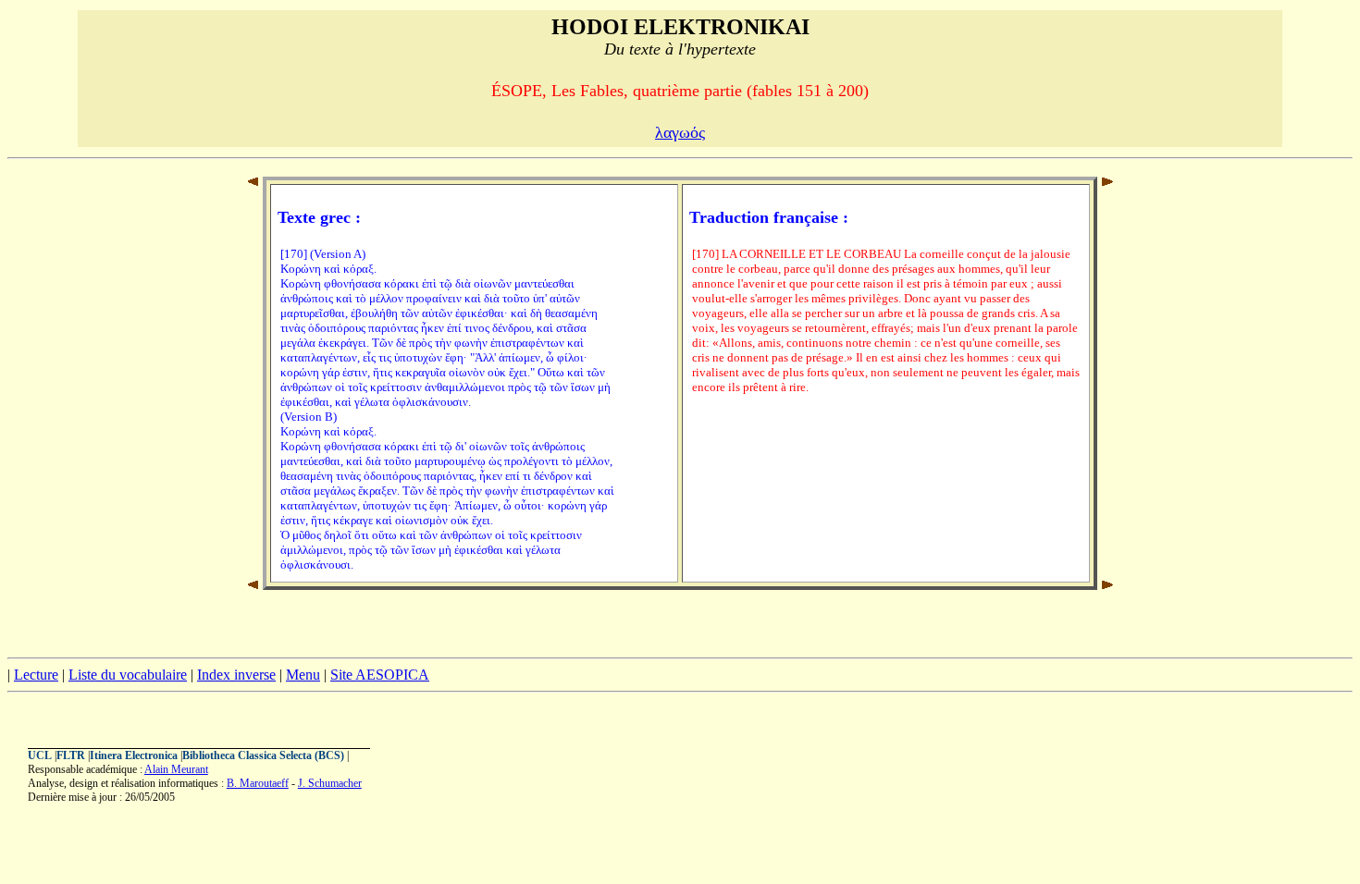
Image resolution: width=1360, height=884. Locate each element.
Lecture (36, 674)
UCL (40, 755)
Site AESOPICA (379, 674)
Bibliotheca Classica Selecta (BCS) (263, 755)
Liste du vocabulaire (127, 674)
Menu (303, 674)
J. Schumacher (330, 783)
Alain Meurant (176, 769)
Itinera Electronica (134, 755)
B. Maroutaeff (258, 783)
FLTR (70, 755)
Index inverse (236, 674)
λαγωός (680, 132)
